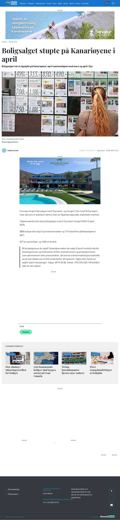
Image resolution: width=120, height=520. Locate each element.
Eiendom (25, 332)
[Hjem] (11, 3)
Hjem (4, 42)
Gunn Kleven (12, 150)
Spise (65, 3)
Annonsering (13, 489)
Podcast (30, 3)
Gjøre (60, 3)
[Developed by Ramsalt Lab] (107, 516)
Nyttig (71, 3)
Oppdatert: (101, 150)
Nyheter (23, 3)
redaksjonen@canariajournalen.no (58, 499)
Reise (49, 3)
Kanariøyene (40, 3)
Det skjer (85, 3)
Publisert (82, 150)
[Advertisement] (54, 296)
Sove (54, 3)
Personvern (13, 494)
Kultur (78, 3)
